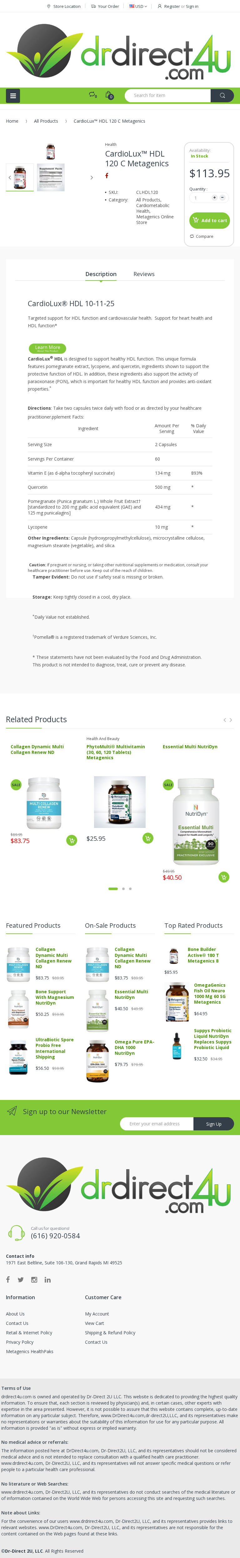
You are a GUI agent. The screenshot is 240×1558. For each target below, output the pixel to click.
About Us (15, 1314)
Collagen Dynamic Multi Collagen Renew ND (37, 749)
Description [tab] (101, 274)
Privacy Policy (19, 1342)
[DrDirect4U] (120, 50)
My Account (97, 1314)
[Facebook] (106, 175)
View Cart (94, 1323)
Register (172, 6)
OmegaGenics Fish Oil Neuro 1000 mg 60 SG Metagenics (210, 993)
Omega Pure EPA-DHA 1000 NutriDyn (134, 1047)
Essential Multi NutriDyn (190, 747)
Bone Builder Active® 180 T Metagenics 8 (203, 954)
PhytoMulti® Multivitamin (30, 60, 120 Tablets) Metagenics (116, 752)
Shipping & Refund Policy (110, 1333)
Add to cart (214, 220)
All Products (46, 121)
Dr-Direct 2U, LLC (24, 1551)
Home (12, 121)
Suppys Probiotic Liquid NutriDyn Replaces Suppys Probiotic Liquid (213, 1039)
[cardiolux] (47, 348)
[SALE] (44, 803)
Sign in (192, 6)
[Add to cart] (71, 840)
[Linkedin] (48, 1279)
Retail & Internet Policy (29, 1333)
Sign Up (214, 1124)
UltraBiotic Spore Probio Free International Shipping (55, 1048)
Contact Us (17, 1323)
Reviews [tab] (144, 274)
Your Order (108, 6)
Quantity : (198, 189)
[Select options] (147, 838)
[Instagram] (34, 1279)
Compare (204, 236)
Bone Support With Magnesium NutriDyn (55, 997)
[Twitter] (21, 1279)
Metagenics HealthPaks (29, 1351)
